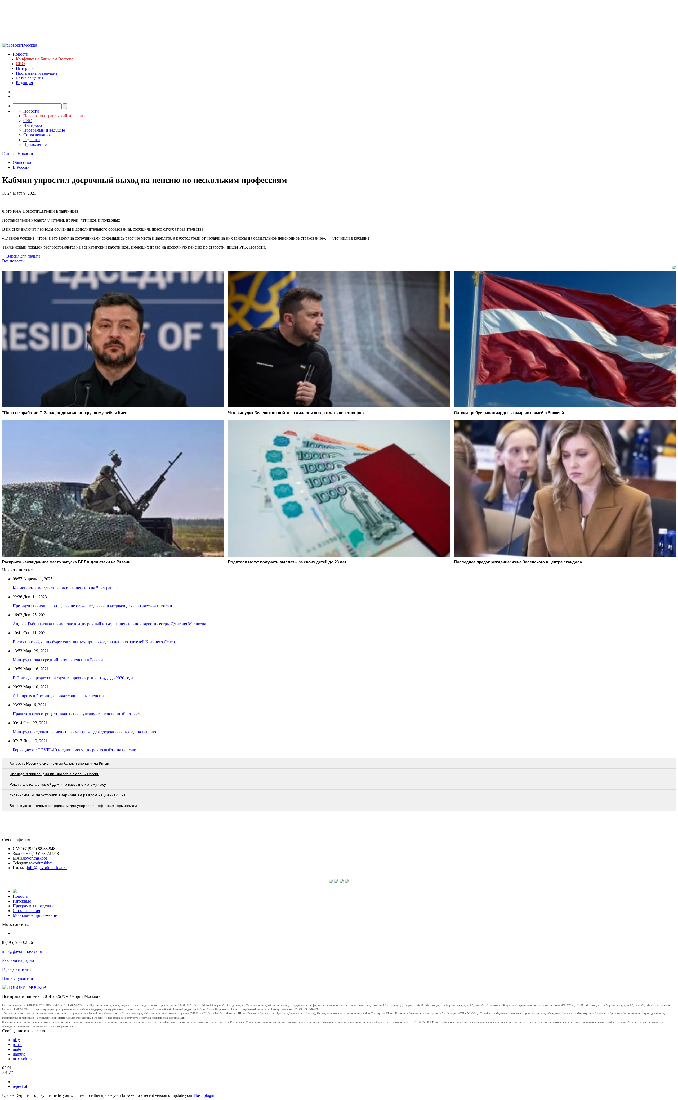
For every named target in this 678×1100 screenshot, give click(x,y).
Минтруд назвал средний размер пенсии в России (58, 660)
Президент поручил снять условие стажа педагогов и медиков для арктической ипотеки (92, 606)
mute (17, 1049)
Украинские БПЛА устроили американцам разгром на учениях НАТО (69, 795)
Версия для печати (23, 256)
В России (21, 167)
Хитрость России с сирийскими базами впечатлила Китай (59, 763)
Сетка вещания (29, 78)
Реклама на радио (18, 960)
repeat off (21, 1086)
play (16, 1040)
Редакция (24, 82)
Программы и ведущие (36, 73)
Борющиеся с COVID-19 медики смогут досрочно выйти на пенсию (74, 750)
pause (17, 1044)
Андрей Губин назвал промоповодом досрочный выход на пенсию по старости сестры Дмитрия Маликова (109, 624)
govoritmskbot (35, 858)
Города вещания (16, 969)
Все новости (13, 261)
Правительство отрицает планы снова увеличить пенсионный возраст (76, 714)
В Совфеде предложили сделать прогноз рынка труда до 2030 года (73, 678)
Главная (9, 153)
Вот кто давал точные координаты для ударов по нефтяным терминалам (73, 805)
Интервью (25, 68)
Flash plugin (204, 1095)
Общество (22, 162)
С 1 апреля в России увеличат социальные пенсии (58, 696)
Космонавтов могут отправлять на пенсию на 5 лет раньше (66, 588)
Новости (20, 54)
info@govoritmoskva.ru (47, 867)
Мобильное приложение (35, 915)
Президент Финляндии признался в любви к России (54, 774)
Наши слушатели (17, 978)
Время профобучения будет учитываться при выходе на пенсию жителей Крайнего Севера (95, 642)
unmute (19, 1054)
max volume (23, 1059)
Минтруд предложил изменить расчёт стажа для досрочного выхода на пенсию (84, 732)
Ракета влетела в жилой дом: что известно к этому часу (58, 784)
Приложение (35, 144)
